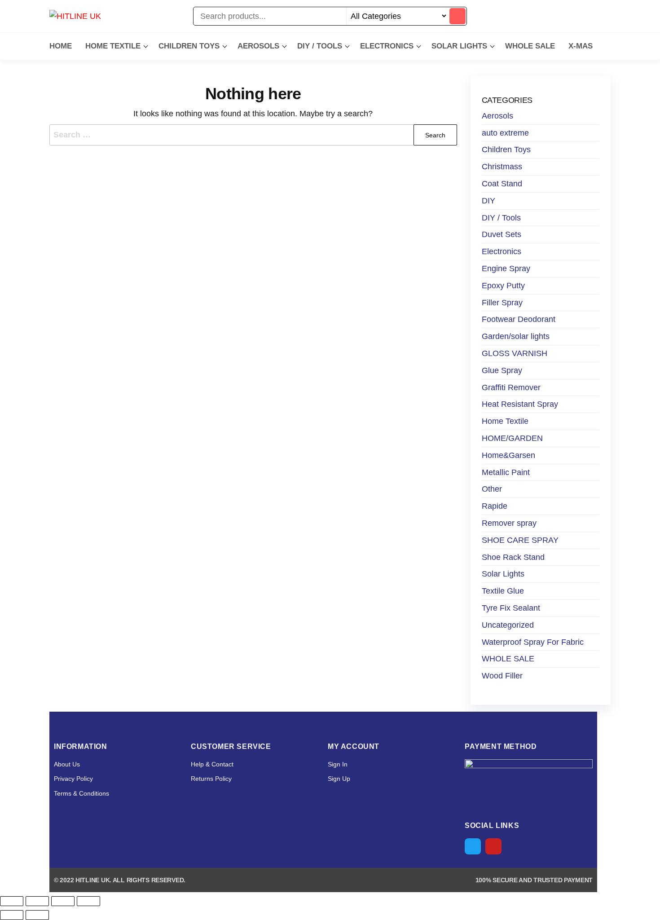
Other (492, 488)
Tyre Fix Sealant (511, 607)
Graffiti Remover (511, 387)
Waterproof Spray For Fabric (533, 642)
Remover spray (509, 523)
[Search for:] (253, 134)
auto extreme (505, 132)
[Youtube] (493, 846)
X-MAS (580, 46)
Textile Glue (503, 590)
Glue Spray (502, 370)
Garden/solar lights (516, 336)
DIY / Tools (319, 46)
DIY (488, 200)
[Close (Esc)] (88, 901)
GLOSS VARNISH (514, 353)
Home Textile (113, 46)
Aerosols (258, 46)
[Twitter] (473, 846)
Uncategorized (508, 625)
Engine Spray (506, 268)
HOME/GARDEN (512, 438)
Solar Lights (503, 573)
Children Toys (189, 46)
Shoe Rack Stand (513, 557)
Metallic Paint (506, 472)
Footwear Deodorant (518, 319)
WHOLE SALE (530, 46)
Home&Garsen (508, 455)
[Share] (63, 901)
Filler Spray (502, 302)
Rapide (494, 506)
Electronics (387, 46)
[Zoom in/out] (11, 901)
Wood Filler (502, 675)
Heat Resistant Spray (520, 404)
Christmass (502, 166)
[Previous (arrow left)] (11, 915)
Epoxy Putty (503, 285)
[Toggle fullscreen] (37, 901)
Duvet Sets (501, 234)
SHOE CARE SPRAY (520, 540)
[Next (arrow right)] (37, 915)
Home (60, 46)
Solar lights (459, 46)
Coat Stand (502, 183)
